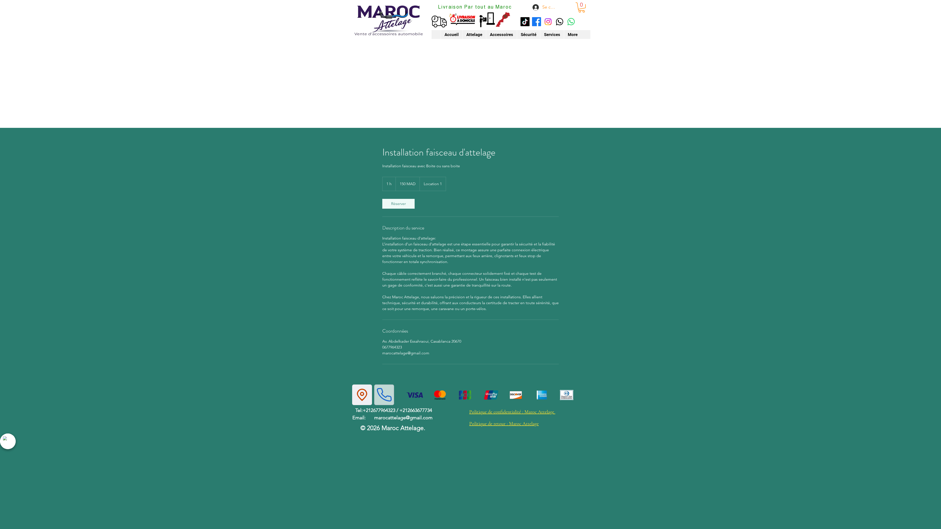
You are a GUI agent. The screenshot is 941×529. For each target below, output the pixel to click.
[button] (582, 7)
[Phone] (384, 395)
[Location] (362, 395)
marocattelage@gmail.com (403, 418)
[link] (398, 204)
